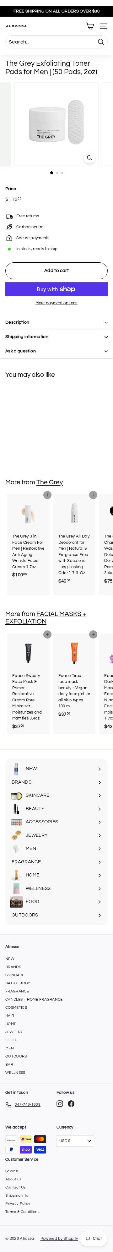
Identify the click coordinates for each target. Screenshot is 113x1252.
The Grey (49, 482)
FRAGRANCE (17, 991)
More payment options (56, 303)
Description (17, 322)
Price (10, 189)
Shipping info (16, 1196)
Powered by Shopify (59, 1238)
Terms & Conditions (22, 1212)
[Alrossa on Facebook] (71, 1103)
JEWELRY (14, 1032)
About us (13, 1179)
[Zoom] (89, 158)
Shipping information (26, 337)
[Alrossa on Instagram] (59, 1103)
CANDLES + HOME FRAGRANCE (34, 999)
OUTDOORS (16, 1056)
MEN (9, 1048)
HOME (10, 1024)
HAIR (9, 1016)
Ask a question (20, 351)
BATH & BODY (17, 983)
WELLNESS (15, 1073)
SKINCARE (14, 975)
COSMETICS (16, 1008)
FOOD (10, 1040)
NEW (9, 959)
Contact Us (15, 1187)
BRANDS (13, 967)
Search (11, 1171)
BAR (9, 1065)
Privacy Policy (17, 1204)
